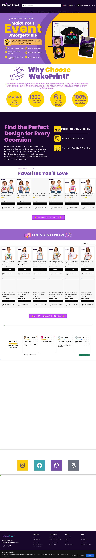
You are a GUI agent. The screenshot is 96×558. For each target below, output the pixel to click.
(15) (7, 197)
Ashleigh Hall (64, 337)
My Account (68, 537)
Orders (66, 539)
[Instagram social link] (5, 546)
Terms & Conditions (86, 544)
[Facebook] (39, 465)
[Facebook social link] (3, 546)
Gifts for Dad (36, 542)
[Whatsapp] (56, 465)
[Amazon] (73, 465)
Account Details (68, 544)
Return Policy (84, 542)
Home (34, 537)
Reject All (82, 555)
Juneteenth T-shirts (37, 546)
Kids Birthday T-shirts (38, 544)
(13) (72, 197)
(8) (39, 197)
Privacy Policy (84, 539)
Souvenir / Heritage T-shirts (55, 539)
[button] (90, 344)
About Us (83, 537)
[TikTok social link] (10, 546)
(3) (23, 197)
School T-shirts (52, 544)
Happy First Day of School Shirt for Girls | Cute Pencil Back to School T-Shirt (56, 263)
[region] (48, 554)
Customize (73, 555)
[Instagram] (22, 465)
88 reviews (15, 345)
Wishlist (67, 542)
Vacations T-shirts (53, 542)
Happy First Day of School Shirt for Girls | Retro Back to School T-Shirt (40, 263)
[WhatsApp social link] (8, 546)
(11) (55, 197)
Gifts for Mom (36, 539)
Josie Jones (81, 337)
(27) (88, 197)
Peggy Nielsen (47, 337)
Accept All (90, 555)
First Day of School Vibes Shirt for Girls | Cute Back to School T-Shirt (8, 294)
